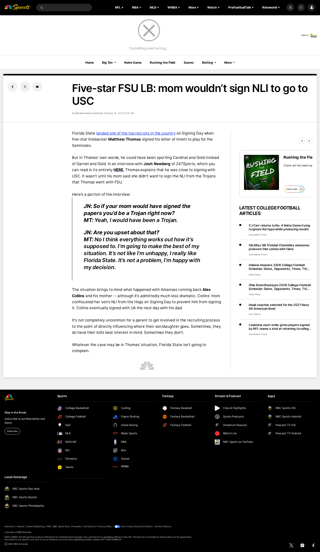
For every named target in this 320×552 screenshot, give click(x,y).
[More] (290, 7)
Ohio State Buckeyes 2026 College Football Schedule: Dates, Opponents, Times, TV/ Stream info (280, 287)
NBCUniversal (24, 532)
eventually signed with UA (113, 307)
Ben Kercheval (82, 113)
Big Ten (107, 62)
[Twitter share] (25, 87)
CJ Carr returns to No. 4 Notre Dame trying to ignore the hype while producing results (279, 227)
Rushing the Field (162, 62)
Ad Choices (89, 526)
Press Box (77, 526)
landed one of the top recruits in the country (136, 133)
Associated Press (258, 234)
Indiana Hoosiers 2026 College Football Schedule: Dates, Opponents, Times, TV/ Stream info (278, 267)
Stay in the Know (15, 412)
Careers (20, 526)
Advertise (9, 526)
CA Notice (147, 526)
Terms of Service (163, 526)
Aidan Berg (254, 274)
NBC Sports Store (61, 526)
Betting (207, 62)
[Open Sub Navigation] (123, 8)
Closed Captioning (35, 526)
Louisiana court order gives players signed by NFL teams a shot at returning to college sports (279, 326)
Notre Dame (133, 62)
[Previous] (302, 141)
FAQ (49, 526)
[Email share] (37, 87)
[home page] (17, 7)
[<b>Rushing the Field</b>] (261, 172)
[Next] (309, 141)
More (228, 62)
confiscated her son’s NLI (94, 301)
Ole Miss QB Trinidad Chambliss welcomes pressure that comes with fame (279, 247)
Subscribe (12, 431)
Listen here (291, 189)
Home (89, 62)
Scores (189, 62)
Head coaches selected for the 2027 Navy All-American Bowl (279, 306)
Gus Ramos (255, 314)
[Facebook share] (13, 87)
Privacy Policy (105, 526)
